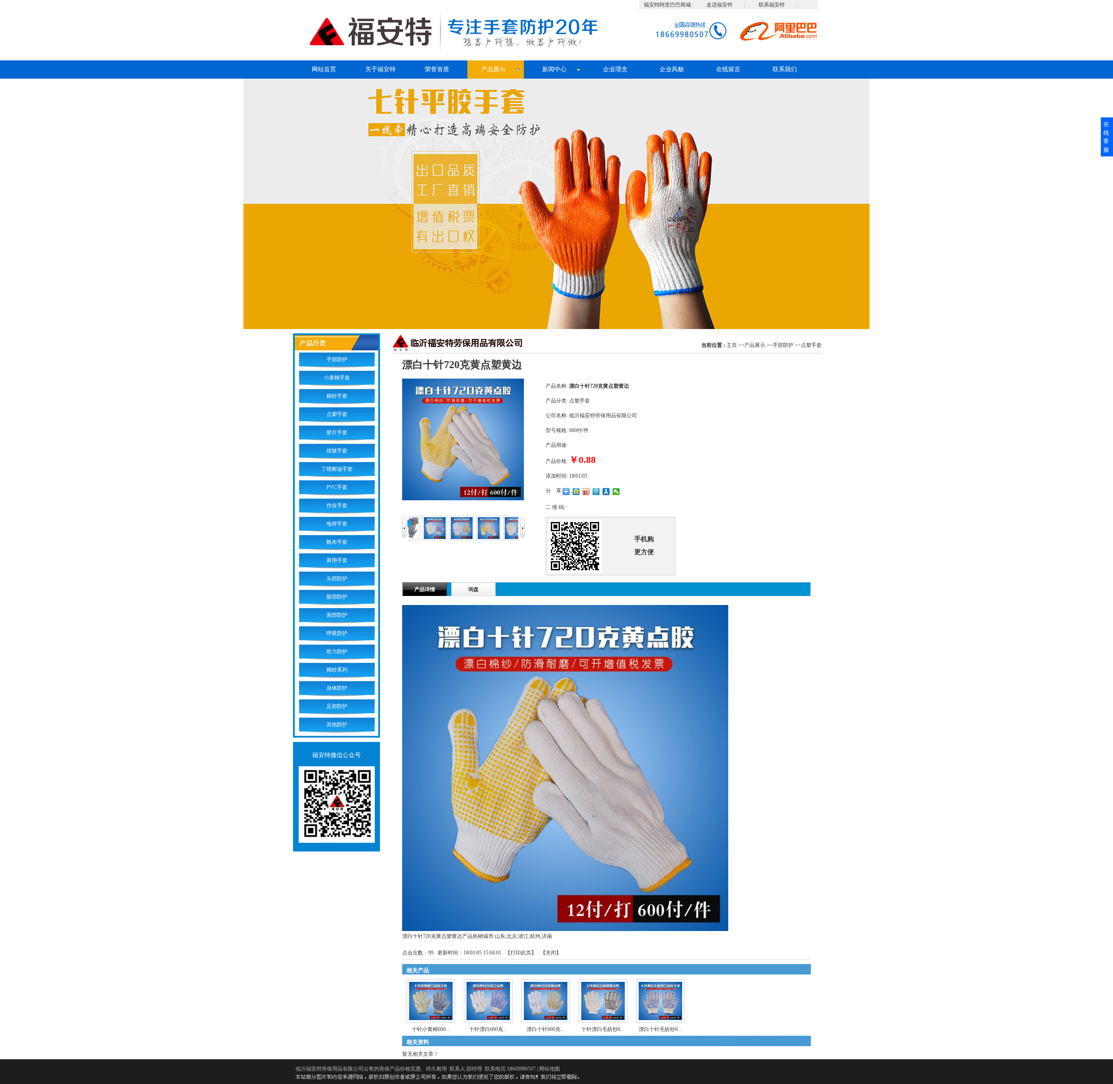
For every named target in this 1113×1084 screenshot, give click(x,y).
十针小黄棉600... (431, 1029)
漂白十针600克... (545, 1029)
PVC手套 (337, 487)
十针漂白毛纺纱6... (602, 1029)
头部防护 (337, 578)
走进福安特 (719, 5)
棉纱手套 (337, 396)
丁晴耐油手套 (337, 469)
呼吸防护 (337, 633)
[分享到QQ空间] (576, 491)
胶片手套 (337, 432)
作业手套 (337, 505)
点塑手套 (811, 345)
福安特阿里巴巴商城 (667, 5)
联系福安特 (772, 5)
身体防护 (337, 688)
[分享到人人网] (606, 491)
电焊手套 (337, 524)
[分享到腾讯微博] (596, 491)
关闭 (551, 953)
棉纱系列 (337, 670)
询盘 (473, 589)
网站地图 (549, 1069)
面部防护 (337, 615)
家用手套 (337, 560)
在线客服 (1106, 137)
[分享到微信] (616, 491)
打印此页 (520, 953)
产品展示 (754, 345)
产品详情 (424, 589)
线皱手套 (337, 451)
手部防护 (783, 345)
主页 (731, 345)
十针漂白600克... (488, 1029)
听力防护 (337, 651)
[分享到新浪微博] (586, 491)
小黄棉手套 (337, 378)
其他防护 (337, 725)
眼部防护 (337, 597)
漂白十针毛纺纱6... (660, 1029)
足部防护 (337, 706)
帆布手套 (337, 542)
